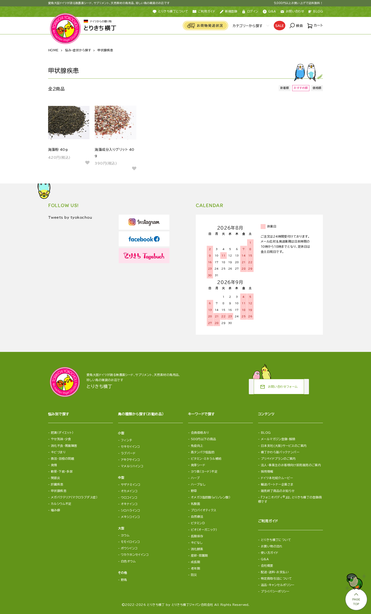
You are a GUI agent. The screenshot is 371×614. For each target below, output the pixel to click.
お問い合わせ (295, 11)
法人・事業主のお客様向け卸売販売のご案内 (291, 465)
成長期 (195, 562)
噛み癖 (55, 510)
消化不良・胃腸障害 (64, 445)
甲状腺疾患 (105, 50)
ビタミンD (198, 523)
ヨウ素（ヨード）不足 (204, 471)
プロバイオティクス (203, 510)
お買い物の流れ (272, 546)
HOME (53, 50)
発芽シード (198, 465)
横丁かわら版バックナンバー (280, 452)
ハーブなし (198, 484)
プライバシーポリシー (275, 591)
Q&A (272, 11)
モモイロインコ (130, 541)
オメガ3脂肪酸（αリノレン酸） (210, 497)
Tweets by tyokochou (70, 217)
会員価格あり (200, 432)
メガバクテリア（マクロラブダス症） (74, 497)
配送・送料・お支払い (275, 572)
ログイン (252, 11)
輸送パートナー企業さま (277, 484)
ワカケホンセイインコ (135, 554)
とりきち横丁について (173, 11)
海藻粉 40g (58, 149)
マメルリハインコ (132, 466)
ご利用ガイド (207, 11)
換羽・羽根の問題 (62, 458)
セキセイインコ (130, 446)
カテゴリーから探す (247, 25)
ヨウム (125, 535)
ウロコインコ (129, 497)
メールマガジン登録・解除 (278, 439)
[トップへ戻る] (356, 591)
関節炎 (55, 478)
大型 (121, 528)
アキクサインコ (130, 459)
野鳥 (124, 579)
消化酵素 (197, 549)
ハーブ (195, 478)
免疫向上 (197, 445)
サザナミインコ (130, 484)
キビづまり (58, 452)
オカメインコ (129, 491)
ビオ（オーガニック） (204, 529)
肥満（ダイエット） (62, 432)
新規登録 (231, 11)
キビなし (197, 542)
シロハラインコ (130, 510)
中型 (121, 477)
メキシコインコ (130, 516)
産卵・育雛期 (199, 555)
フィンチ (126, 440)
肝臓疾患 (57, 484)
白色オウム (128, 561)
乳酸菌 (195, 503)
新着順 (284, 88)
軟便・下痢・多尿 (62, 471)
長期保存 (197, 536)
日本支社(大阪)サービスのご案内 (284, 445)
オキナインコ (129, 504)
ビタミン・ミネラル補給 (206, 458)
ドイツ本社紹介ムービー (277, 478)
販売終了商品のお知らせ (278, 490)
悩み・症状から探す (78, 50)
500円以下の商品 (203, 439)
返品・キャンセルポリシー (277, 585)
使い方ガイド (269, 552)
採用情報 (267, 471)
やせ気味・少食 (61, 439)
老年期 (195, 568)
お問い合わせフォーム (279, 387)
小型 (121, 433)
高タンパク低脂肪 (202, 452)
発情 (54, 465)
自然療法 (197, 516)
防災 (194, 574)
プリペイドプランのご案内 (278, 458)
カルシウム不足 (61, 503)
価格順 (317, 88)
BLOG (318, 11)
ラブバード (128, 453)
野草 (194, 490)
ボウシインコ (129, 548)
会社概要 (267, 565)
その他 (122, 572)
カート (317, 25)
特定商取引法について (276, 578)
